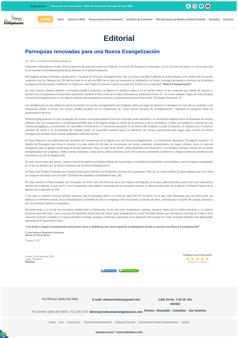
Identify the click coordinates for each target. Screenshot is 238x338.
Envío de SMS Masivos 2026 (129, 332)
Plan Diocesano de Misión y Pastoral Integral (180, 19)
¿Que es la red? (74, 322)
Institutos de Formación (139, 19)
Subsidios (214, 19)
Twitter (112, 271)
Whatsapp (133, 271)
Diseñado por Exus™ (105, 332)
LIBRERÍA (45, 19)
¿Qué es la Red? (76, 19)
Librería (52, 322)
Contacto (228, 19)
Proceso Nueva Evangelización (106, 19)
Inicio (61, 19)
